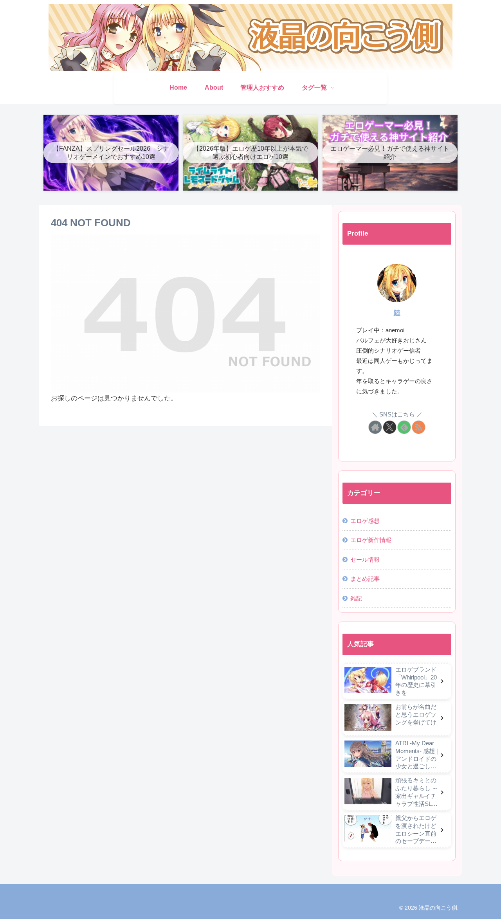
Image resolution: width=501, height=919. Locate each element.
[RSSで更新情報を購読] (418, 427)
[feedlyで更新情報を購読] (404, 427)
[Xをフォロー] (389, 427)
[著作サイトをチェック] (375, 427)
